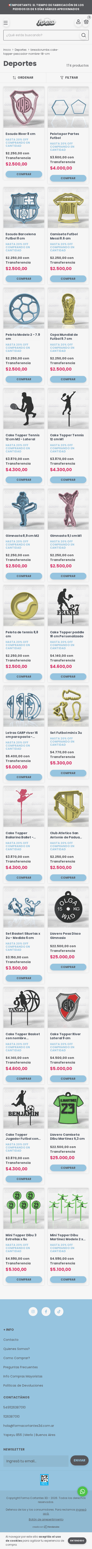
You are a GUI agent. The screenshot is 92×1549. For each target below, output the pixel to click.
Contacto (11, 1339)
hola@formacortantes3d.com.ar (28, 1425)
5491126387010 (14, 1407)
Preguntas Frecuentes (20, 1367)
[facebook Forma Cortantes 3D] (46, 1311)
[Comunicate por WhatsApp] (82, 1491)
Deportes (21, 50)
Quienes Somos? (16, 1349)
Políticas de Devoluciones (23, 1385)
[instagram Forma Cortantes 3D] (33, 1311)
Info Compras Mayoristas (22, 1376)
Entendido (77, 1540)
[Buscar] (83, 35)
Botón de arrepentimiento (46, 1519)
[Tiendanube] (46, 1527)
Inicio (7, 50)
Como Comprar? (16, 1358)
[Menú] (6, 22)
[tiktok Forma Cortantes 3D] (58, 1311)
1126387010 (11, 1416)
